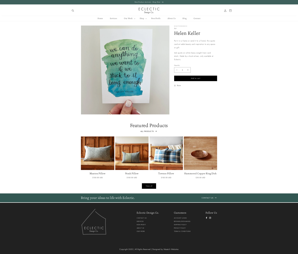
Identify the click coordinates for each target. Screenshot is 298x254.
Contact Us (208, 198)
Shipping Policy (180, 225)
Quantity (177, 65)
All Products (147, 131)
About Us (140, 228)
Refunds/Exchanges (182, 221)
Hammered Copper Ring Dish (200, 173)
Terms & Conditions (182, 231)
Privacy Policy (180, 228)
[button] (72, 10)
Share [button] (179, 85)
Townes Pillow (166, 173)
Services (140, 221)
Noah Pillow (132, 173)
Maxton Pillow (98, 173)
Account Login (180, 218)
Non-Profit (141, 225)
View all (149, 186)
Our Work (141, 231)
